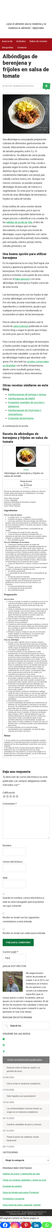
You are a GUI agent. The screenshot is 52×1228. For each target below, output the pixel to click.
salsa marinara (21, 326)
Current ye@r (10, 951)
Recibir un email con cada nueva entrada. (24, 933)
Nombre (7, 845)
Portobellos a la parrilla (13, 1198)
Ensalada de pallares (12, 1186)
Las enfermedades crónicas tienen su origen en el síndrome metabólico (24, 1110)
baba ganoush (22, 279)
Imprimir (26, 469)
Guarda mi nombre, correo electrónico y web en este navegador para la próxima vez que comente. (23, 901)
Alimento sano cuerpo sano (26, 13)
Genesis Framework (17, 1214)
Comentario (10, 803)
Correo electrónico (12, 861)
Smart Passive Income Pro (33, 1212)
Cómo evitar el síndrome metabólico (23, 1083)
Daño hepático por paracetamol (21, 1096)
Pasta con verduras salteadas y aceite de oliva (24, 1180)
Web (5, 877)
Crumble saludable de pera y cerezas (24, 1124)
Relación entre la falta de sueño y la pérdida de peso (23, 1069)
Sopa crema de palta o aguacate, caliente (22, 1205)
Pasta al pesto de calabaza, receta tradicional (23, 1139)
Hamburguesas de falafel (21, 398)
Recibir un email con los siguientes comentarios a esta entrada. (21, 919)
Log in (40, 1214)
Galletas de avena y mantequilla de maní (21, 1174)
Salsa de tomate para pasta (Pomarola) (21, 1192)
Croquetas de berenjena (20, 418)
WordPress (32, 1214)
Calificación (9, 792)
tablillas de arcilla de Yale (19, 222)
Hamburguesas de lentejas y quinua (27, 394)
